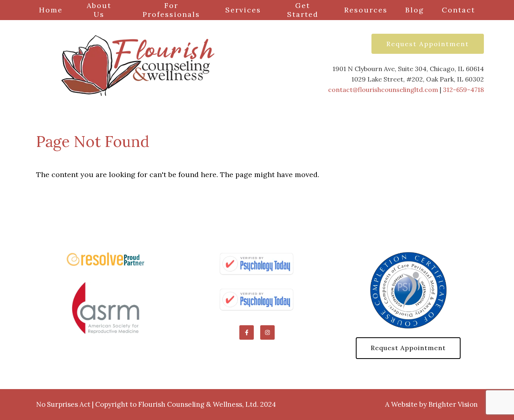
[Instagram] (267, 332)
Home (51, 9)
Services (243, 9)
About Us (99, 10)
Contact (458, 9)
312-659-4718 (463, 90)
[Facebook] (246, 332)
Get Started (302, 10)
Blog (414, 9)
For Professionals (171, 10)
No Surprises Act (63, 404)
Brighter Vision (453, 404)
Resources (366, 9)
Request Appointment (427, 44)
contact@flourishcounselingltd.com (383, 90)
